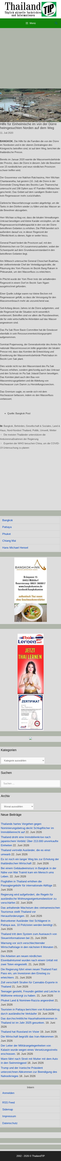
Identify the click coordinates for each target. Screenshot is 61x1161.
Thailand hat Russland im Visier (20, 1031)
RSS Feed (8, 1102)
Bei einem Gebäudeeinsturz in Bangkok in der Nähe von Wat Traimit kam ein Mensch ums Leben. (28, 872)
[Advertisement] (30, 58)
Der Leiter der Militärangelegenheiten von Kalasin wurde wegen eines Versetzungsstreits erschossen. (29, 1049)
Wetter (52, 430)
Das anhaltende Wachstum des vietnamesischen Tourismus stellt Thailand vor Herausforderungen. (30, 912)
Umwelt (44, 430)
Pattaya (7, 527)
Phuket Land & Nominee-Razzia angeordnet (27, 1000)
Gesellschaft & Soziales (38, 426)
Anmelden (8, 1093)
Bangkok (8, 426)
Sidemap (7, 1109)
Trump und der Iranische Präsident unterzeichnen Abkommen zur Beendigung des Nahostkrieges (29, 1072)
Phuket (6, 534)
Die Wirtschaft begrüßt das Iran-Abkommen (27, 1036)
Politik (35, 430)
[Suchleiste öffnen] (56, 23)
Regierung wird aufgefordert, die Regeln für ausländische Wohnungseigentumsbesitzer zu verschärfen (28, 898)
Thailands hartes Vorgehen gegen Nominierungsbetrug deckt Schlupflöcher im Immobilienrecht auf (27, 828)
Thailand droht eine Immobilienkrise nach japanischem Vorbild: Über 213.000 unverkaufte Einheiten (29, 841)
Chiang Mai (9, 540)
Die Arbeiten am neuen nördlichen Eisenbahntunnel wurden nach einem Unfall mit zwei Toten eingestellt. (29, 960)
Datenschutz (10, 1123)
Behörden (19, 426)
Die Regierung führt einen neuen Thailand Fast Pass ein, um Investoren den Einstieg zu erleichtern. (29, 973)
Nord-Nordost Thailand (19, 430)
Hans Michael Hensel (15, 547)
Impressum (9, 1116)
